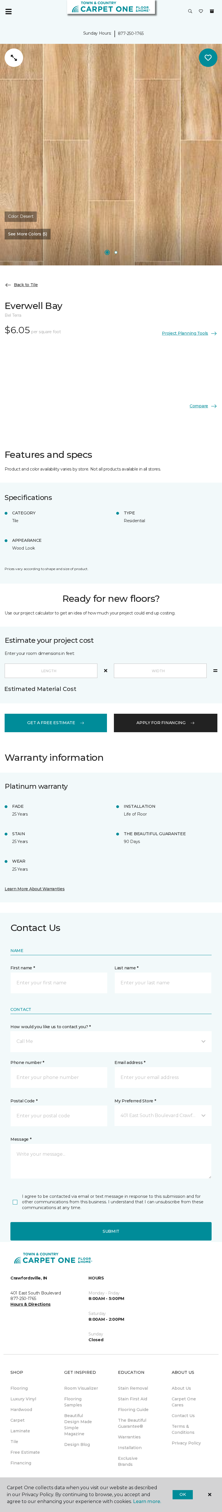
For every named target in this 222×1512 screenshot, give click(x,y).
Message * (20, 1139)
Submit (111, 1231)
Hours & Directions (30, 1304)
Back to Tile (26, 284)
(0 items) (212, 11)
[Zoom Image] (14, 57)
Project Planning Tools (185, 333)
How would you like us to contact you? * (50, 1027)
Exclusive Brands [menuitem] (128, 1461)
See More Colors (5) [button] (27, 234)
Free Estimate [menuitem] (25, 1452)
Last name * (126, 968)
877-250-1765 (131, 33)
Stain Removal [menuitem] (133, 1388)
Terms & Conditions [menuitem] (183, 1429)
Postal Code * (23, 1101)
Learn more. (147, 1501)
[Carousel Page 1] (107, 252)
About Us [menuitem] (181, 1388)
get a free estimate (51, 722)
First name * (22, 968)
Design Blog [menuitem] (77, 1444)
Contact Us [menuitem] (183, 1415)
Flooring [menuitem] (19, 1388)
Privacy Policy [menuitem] (186, 1443)
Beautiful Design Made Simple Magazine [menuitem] (78, 1424)
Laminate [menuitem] (20, 1431)
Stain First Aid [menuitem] (132, 1399)
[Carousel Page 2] (115, 252)
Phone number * (27, 1063)
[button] (190, 11)
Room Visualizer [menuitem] (81, 1388)
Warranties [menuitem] (129, 1437)
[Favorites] (200, 11)
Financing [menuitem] (20, 1463)
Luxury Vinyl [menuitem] (23, 1399)
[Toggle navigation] (8, 11)
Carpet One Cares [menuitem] (184, 1402)
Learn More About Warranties (34, 888)
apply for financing (161, 722)
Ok (183, 1494)
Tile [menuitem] (14, 1441)
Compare (199, 406)
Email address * (129, 1063)
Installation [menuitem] (130, 1447)
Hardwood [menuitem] (21, 1409)
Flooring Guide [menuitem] (133, 1409)
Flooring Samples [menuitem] (73, 1402)
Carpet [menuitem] (17, 1420)
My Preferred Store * (135, 1101)
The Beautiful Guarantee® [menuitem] (132, 1423)
